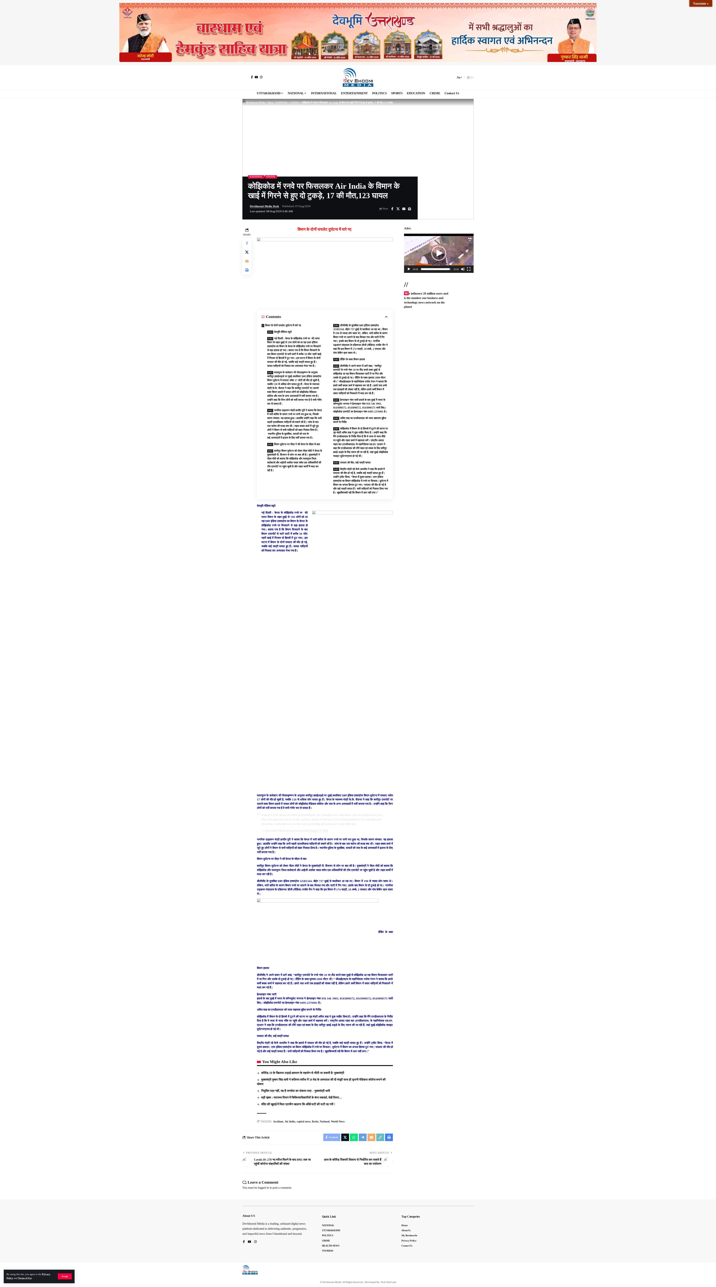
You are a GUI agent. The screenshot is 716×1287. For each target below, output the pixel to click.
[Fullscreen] (469, 269)
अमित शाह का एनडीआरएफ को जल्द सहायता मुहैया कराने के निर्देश (359, 420)
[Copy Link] (380, 1137)
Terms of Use (25, 1278)
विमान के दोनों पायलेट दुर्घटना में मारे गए (283, 325)
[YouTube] (256, 77)
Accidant (278, 1121)
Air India (290, 1121)
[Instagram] (261, 77)
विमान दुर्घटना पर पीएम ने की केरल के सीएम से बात (297, 444)
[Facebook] (252, 77)
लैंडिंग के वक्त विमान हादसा (352, 359)
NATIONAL (256, 177)
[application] (439, 253)
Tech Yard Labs (388, 1282)
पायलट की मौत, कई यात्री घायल (355, 462)
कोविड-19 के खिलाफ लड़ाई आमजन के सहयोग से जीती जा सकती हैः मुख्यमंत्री (302, 1072)
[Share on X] (398, 209)
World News (338, 1121)
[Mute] (463, 269)
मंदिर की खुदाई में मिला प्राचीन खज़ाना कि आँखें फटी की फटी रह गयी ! (298, 1104)
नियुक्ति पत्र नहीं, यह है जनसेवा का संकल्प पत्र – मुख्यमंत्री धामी (295, 1090)
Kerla (315, 1121)
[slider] (436, 269)
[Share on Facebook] (392, 209)
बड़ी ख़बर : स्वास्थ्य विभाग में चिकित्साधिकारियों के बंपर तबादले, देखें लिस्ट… (301, 1097)
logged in (263, 1187)
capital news (303, 1121)
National (324, 1121)
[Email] (403, 209)
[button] (65, 1276)
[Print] (409, 209)
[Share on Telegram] (363, 1137)
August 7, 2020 (318, 830)
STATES (270, 177)
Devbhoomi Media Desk (264, 206)
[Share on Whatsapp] (354, 1137)
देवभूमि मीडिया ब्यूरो (283, 332)
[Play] (409, 269)
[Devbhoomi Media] (358, 77)
